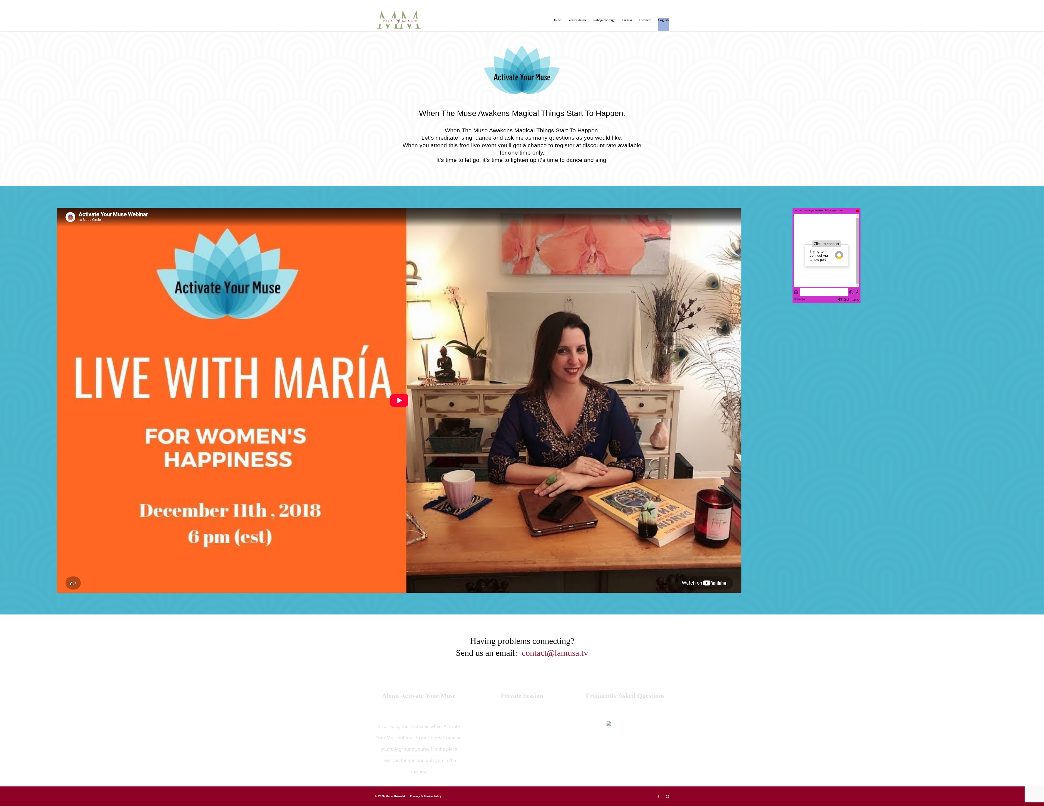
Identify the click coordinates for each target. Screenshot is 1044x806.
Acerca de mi (577, 20)
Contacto (645, 20)
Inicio (557, 20)
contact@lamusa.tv (555, 653)
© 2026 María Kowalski (391, 796)
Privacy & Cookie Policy (426, 796)
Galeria (627, 20)
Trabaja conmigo (604, 20)
